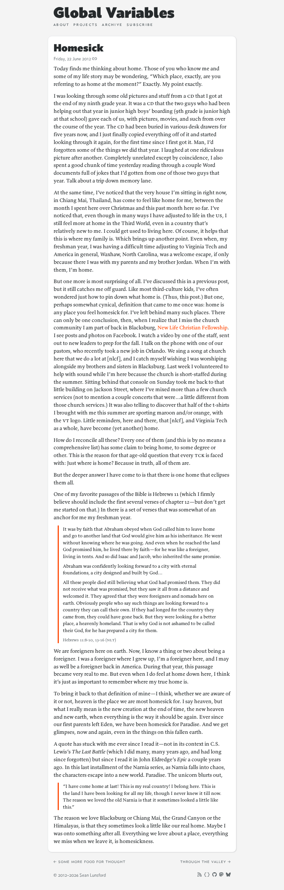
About (61, 24)
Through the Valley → (205, 861)
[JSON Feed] (206, 874)
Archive (112, 24)
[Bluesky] (228, 874)
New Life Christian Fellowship (192, 327)
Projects (85, 24)
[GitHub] (214, 874)
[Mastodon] (221, 874)
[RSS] (199, 874)
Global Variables (114, 12)
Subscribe (139, 24)
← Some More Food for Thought (89, 861)
